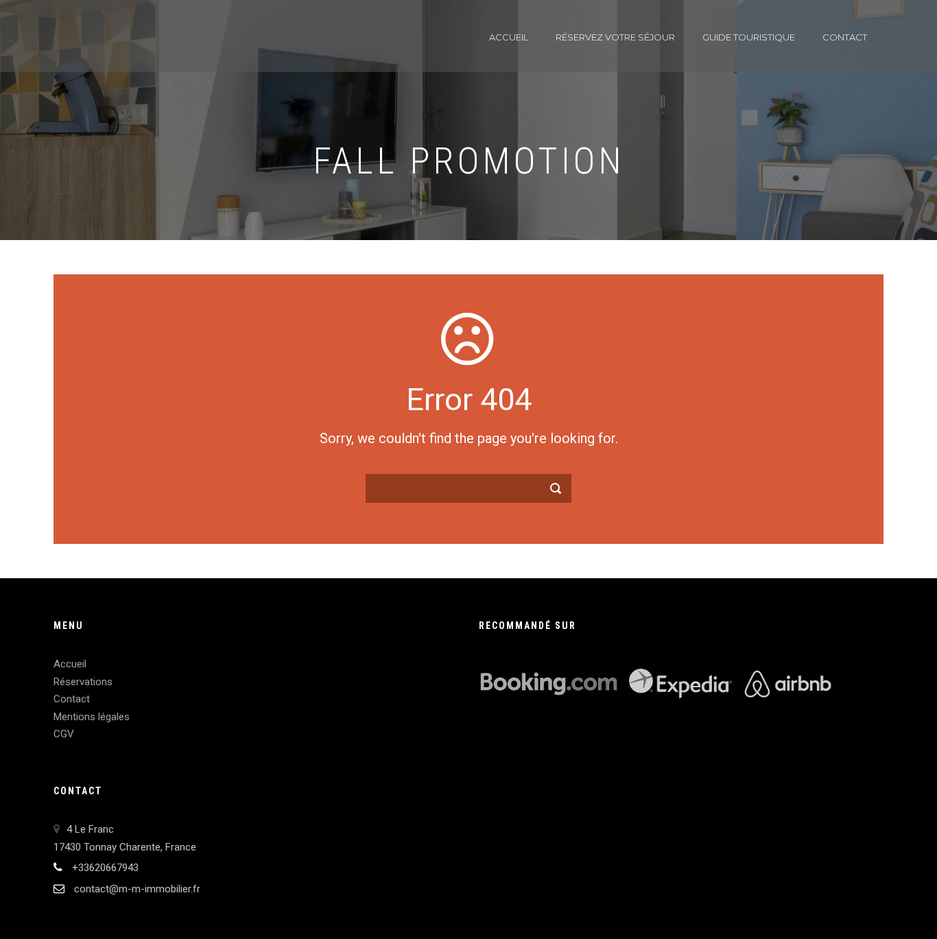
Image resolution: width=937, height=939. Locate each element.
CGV (64, 734)
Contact (844, 37)
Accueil (508, 37)
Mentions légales (92, 717)
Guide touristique (748, 37)
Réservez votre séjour (615, 37)
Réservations (83, 682)
